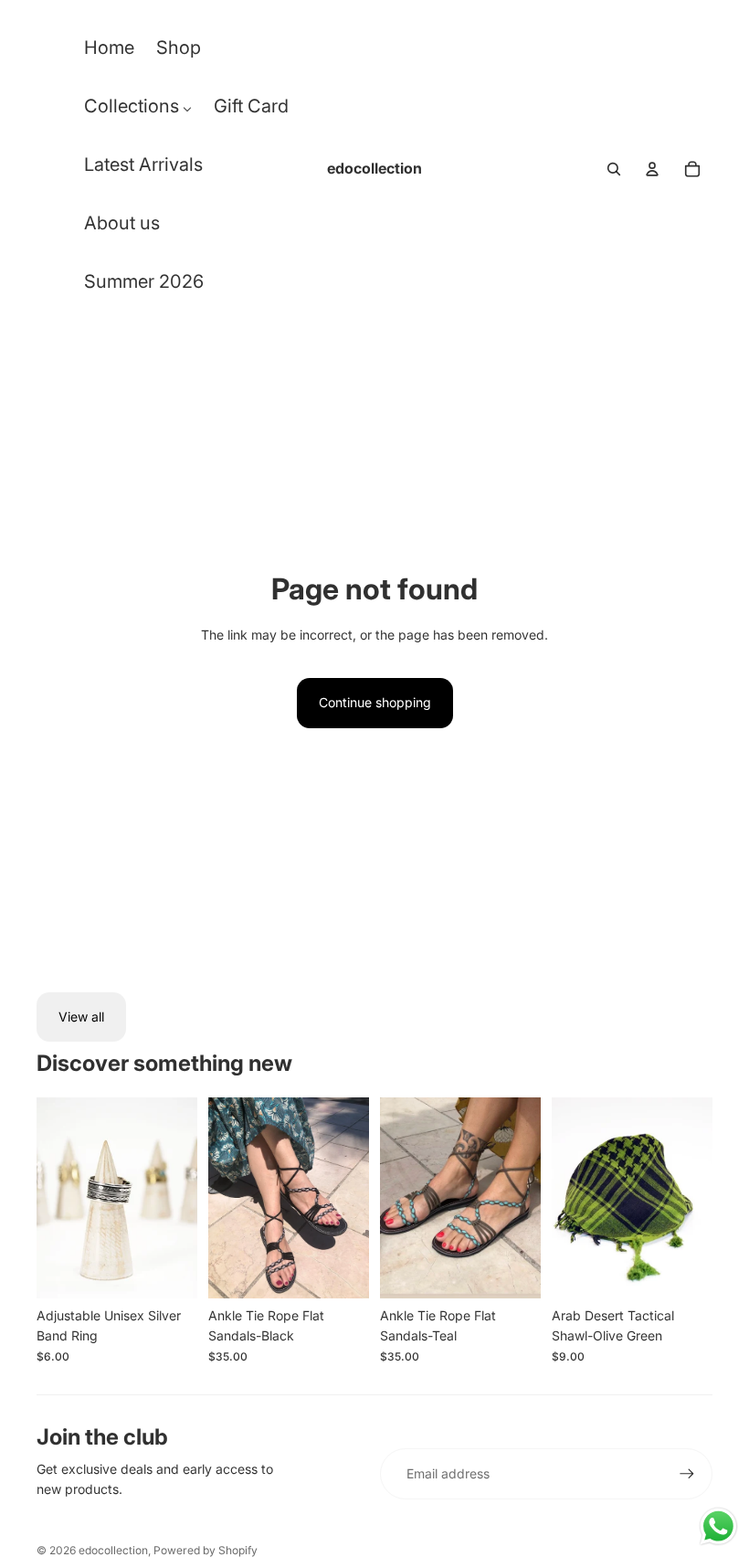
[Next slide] (183, 1198)
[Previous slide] (51, 1198)
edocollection (113, 1550)
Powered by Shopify (205, 1550)
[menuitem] (109, 52)
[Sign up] (687, 1473)
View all (81, 1016)
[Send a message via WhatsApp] (718, 1526)
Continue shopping (375, 702)
